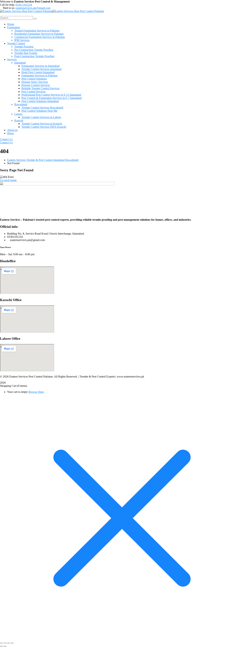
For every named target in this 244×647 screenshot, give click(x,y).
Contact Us (6, 139)
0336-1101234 (24, 4)
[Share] (8, 643)
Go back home (8, 180)
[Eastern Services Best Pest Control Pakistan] (26, 11)
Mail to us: (9, 7)
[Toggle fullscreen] (5, 643)
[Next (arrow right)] (5, 646)
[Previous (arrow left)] (1, 646)
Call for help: (7, 4)
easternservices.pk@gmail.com (33, 7)
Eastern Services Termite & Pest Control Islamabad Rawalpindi (42, 159)
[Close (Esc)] (12, 643)
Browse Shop (36, 391)
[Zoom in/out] (1, 643)
